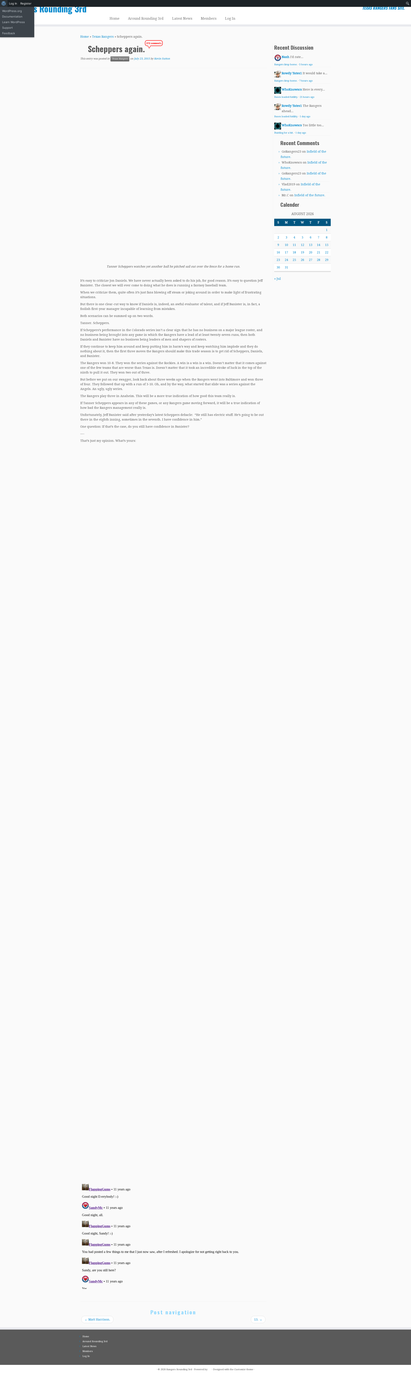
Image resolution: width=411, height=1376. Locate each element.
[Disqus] (173, 1119)
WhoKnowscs (292, 89)
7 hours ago (306, 80)
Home (114, 18)
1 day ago (305, 116)
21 (318, 252)
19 (302, 252)
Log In (13, 3)
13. (258, 1319)
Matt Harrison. (97, 1319)
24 (286, 260)
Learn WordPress (13, 22)
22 (326, 252)
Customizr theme (243, 1369)
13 (310, 245)
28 (318, 260)
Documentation (12, 16)
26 (302, 260)
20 (310, 252)
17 (286, 252)
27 (310, 260)
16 (278, 252)
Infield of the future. (309, 195)
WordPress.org (12, 11)
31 (286, 267)
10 (286, 245)
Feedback (8, 33)
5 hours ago (306, 64)
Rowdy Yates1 (292, 73)
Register (25, 3)
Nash (285, 57)
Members (208, 18)
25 (294, 260)
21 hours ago (307, 97)
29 (326, 260)
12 (302, 245)
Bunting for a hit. (283, 132)
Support (7, 27)
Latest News (182, 18)
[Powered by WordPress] (209, 1368)
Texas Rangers (103, 36)
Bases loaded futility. (286, 97)
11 (294, 245)
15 (326, 245)
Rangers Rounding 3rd (47, 8)
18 (294, 252)
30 (278, 267)
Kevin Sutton (162, 58)
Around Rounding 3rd (146, 18)
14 (318, 245)
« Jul (277, 278)
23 (278, 260)
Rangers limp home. (285, 64)
